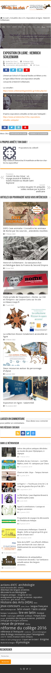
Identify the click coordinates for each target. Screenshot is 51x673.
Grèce (23, 600)
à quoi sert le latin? (30, 639)
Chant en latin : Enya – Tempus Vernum (32, 472)
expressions (5, 600)
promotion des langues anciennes (20, 618)
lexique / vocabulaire (9, 613)
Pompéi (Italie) (39, 616)
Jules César (25, 606)
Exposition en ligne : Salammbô (18, 403)
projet (3, 618)
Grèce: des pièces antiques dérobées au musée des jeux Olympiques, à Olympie (32, 451)
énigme (44, 639)
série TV (3, 637)
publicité (40, 618)
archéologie (26, 585)
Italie (35, 603)
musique (40, 613)
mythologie (11, 616)
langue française (39, 606)
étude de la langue (8, 643)
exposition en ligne (18, 134)
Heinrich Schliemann (38, 134)
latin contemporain (8, 609)
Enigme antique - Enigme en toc (16, 595)
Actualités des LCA (17, 18)
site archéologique (39, 632)
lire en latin (27, 613)
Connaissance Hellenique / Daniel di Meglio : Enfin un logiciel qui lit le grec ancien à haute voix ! (32, 532)
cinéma (21, 588)
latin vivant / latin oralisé (31, 609)
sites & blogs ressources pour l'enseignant (22, 634)
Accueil (5, 18)
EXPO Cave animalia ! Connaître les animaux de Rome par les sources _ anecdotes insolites (25, 229)
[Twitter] (28, 433)
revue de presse (12, 624)
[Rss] (18, 433)
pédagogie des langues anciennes (14, 621)
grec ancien (15, 599)
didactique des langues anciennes (15, 590)
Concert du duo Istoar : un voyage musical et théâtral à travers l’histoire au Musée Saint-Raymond (20, 178)
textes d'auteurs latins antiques (20, 637)
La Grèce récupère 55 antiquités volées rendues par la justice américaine (31, 188)
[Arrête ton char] (25, 6)
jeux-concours (10, 606)
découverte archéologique (13, 592)
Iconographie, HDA (27, 63)
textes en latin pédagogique (11, 640)
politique (28, 616)
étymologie (23, 642)
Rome (28, 624)
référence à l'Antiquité (12, 631)
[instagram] (33, 433)
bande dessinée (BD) (9, 588)
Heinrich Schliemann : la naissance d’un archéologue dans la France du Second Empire (25, 263)
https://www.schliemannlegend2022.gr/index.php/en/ (25, 91)
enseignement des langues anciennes (16, 597)
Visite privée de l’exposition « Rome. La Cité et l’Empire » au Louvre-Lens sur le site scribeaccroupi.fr (24, 299)
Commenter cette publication (17, 65)
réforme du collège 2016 (23, 628)
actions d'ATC (9, 585)
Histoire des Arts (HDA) (17, 602)
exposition (37, 597)
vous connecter (42, 421)
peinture (20, 616)
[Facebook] (23, 433)
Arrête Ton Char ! (12, 61)
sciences (28, 632)
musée (3, 616)
